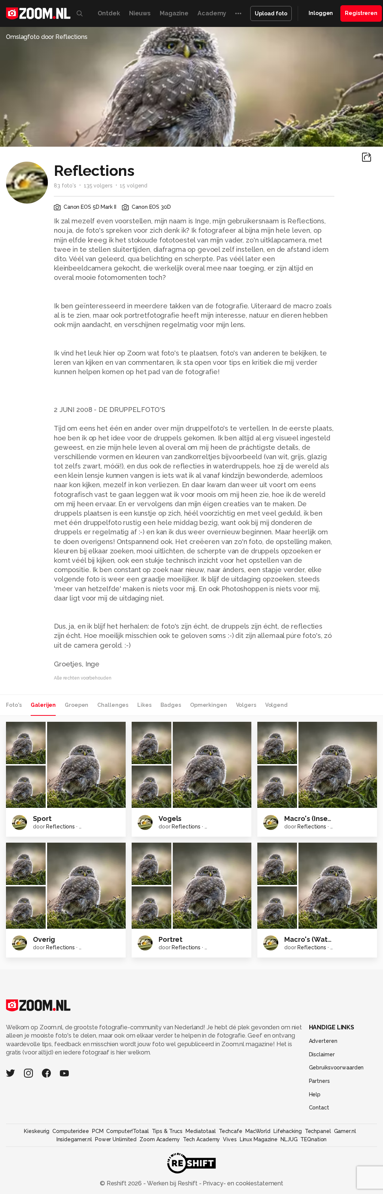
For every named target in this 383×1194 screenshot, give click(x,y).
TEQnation (313, 1139)
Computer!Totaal (127, 1131)
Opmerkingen (208, 705)
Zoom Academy (160, 1139)
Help (315, 1094)
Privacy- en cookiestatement (242, 1183)
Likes (144, 705)
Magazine (174, 13)
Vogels (170, 818)
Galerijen (43, 705)
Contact (319, 1108)
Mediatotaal (201, 1131)
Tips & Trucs (167, 1131)
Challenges (112, 705)
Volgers (246, 705)
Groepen (76, 705)
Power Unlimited (116, 1139)
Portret (171, 939)
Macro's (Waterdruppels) (325, 939)
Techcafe (230, 1131)
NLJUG (289, 1139)
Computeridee (70, 1131)
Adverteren (323, 1041)
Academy (211, 13)
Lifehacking (287, 1131)
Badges (170, 705)
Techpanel (318, 1131)
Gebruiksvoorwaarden (336, 1068)
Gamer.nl (345, 1131)
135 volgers (98, 186)
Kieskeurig (36, 1131)
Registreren (361, 13)
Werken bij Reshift (172, 1183)
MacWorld (257, 1131)
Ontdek (109, 13)
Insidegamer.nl (74, 1139)
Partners (319, 1081)
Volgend (276, 705)
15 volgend (133, 186)
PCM (98, 1131)
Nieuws (140, 13)
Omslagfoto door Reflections (47, 36)
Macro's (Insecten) (314, 818)
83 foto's (65, 186)
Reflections (60, 827)
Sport (42, 818)
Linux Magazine (259, 1139)
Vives (229, 1139)
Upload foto (271, 13)
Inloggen (321, 13)
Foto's (14, 705)
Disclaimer (322, 1054)
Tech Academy (201, 1139)
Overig (44, 939)
